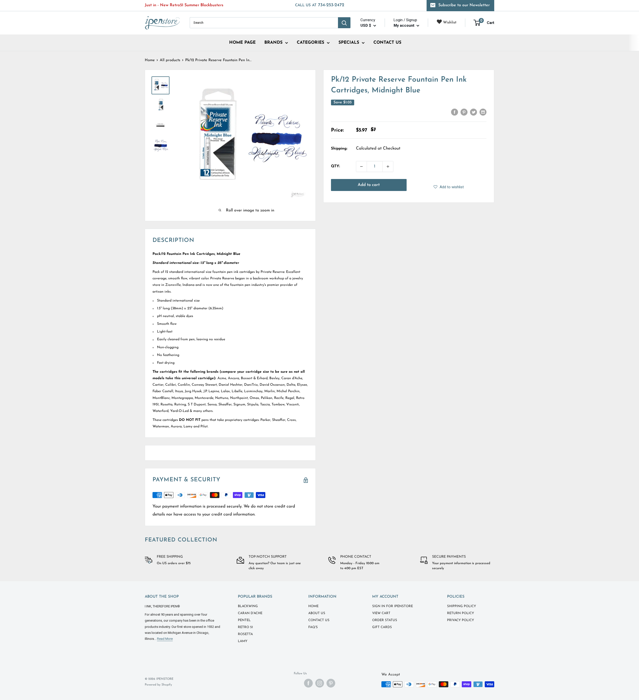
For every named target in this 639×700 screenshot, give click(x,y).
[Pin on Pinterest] (464, 112)
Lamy (242, 641)
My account (404, 25)
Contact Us (318, 620)
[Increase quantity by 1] (388, 166)
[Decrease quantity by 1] (361, 166)
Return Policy (460, 613)
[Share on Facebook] (454, 112)
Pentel (244, 620)
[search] (264, 22)
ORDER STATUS (384, 620)
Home (150, 60)
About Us (316, 613)
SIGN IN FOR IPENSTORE (392, 606)
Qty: (335, 166)
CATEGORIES (310, 42)
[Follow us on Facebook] (308, 683)
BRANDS (273, 42)
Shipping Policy (461, 606)
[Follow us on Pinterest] (330, 683)
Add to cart (369, 185)
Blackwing (248, 606)
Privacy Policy (460, 620)
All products (170, 60)
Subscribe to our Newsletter (464, 5)
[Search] (344, 22)
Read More (165, 639)
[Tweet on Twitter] (473, 112)
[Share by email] (482, 112)
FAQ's (313, 627)
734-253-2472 (319, 5)
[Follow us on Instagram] (319, 683)
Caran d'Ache (250, 613)
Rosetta (245, 634)
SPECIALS (348, 42)
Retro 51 (245, 627)
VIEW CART (381, 613)
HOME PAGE (242, 42)
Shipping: (339, 149)
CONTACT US (387, 42)
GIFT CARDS (382, 627)
